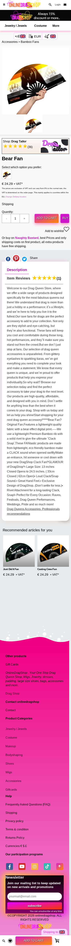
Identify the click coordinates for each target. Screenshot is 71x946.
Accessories (10, 41)
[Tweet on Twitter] (24, 258)
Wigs (8, 772)
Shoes (9, 763)
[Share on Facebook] (8, 258)
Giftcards (11, 789)
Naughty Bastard (27, 237)
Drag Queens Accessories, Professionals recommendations (33, 511)
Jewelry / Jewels (16, 25)
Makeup (10, 746)
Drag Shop (12, 693)
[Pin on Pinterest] (16, 258)
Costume (40, 25)
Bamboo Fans (30, 41)
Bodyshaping (14, 754)
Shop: (14, 141)
